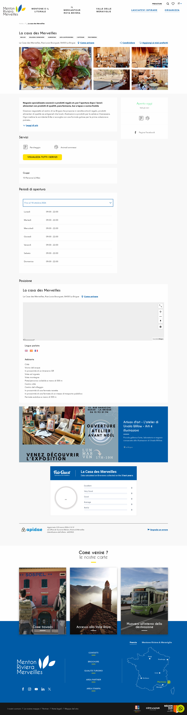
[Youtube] (36, 689)
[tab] (65, 202)
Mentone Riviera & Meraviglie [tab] (157, 642)
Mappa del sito (71, 708)
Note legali (57, 708)
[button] (168, 4)
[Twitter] (49, 689)
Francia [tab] (133, 642)
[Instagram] (29, 689)
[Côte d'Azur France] (152, 709)
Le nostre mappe (31, 708)
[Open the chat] (181, 709)
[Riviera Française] (137, 709)
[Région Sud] (172, 709)
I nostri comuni (14, 708)
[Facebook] (23, 689)
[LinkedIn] (43, 689)
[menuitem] (14, 10)
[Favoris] (173, 4)
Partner (45, 708)
